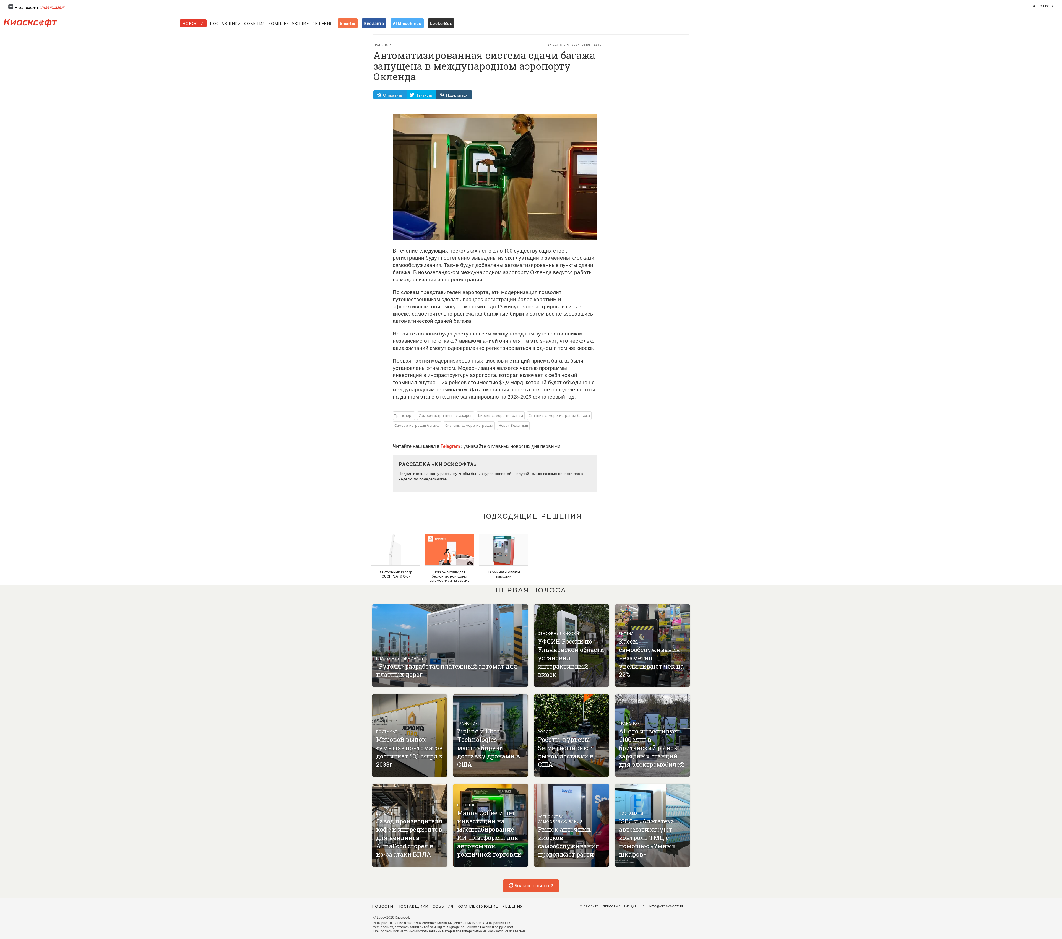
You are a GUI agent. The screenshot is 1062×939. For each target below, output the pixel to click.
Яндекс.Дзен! (52, 7)
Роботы (546, 731)
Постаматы (388, 731)
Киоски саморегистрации (500, 415)
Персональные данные (623, 906)
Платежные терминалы (400, 658)
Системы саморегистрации (469, 425)
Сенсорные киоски (558, 633)
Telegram (451, 446)
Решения (322, 23)
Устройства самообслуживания (560, 819)
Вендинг (385, 813)
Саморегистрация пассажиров (446, 415)
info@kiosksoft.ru (666, 906)
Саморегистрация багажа (417, 425)
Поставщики (225, 23)
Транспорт (383, 45)
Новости (193, 23)
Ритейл (626, 633)
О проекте (1048, 6)
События (254, 23)
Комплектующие (288, 23)
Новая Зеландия (513, 425)
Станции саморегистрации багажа (559, 415)
